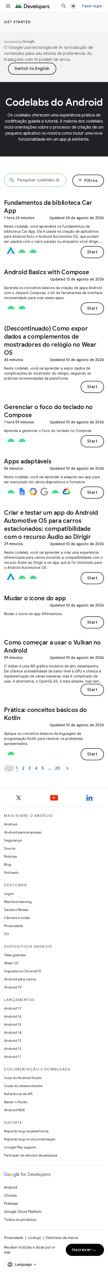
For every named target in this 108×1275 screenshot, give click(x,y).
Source (9, 848)
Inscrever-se (85, 1249)
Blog (7, 864)
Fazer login (92, 6)
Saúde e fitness (16, 909)
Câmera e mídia (17, 917)
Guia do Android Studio (23, 1077)
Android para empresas (22, 832)
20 (57, 768)
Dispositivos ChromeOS (22, 971)
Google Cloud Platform (22, 1211)
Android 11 (12, 1056)
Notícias (10, 856)
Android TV (13, 987)
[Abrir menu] (8, 6)
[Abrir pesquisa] (64, 6)
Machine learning (18, 901)
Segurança (13, 840)
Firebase (11, 1203)
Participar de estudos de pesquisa (30, 1155)
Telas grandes (15, 955)
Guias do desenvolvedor (23, 1086)
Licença (34, 1238)
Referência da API (18, 1094)
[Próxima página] (67, 768)
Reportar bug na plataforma (26, 1131)
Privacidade (13, 926)
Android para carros (20, 979)
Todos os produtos (20, 1219)
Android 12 (12, 1048)
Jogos (9, 893)
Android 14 (13, 1032)
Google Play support (20, 1147)
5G (6, 934)
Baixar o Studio (16, 1102)
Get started (17, 22)
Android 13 (12, 1040)
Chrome (10, 1195)
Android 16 (13, 1016)
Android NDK (14, 1110)
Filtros (88, 180)
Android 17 (12, 1008)
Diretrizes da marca (62, 1238)
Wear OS (11, 963)
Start (92, 252)
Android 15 (12, 1024)
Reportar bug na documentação (29, 1139)
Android (10, 824)
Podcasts (11, 872)
